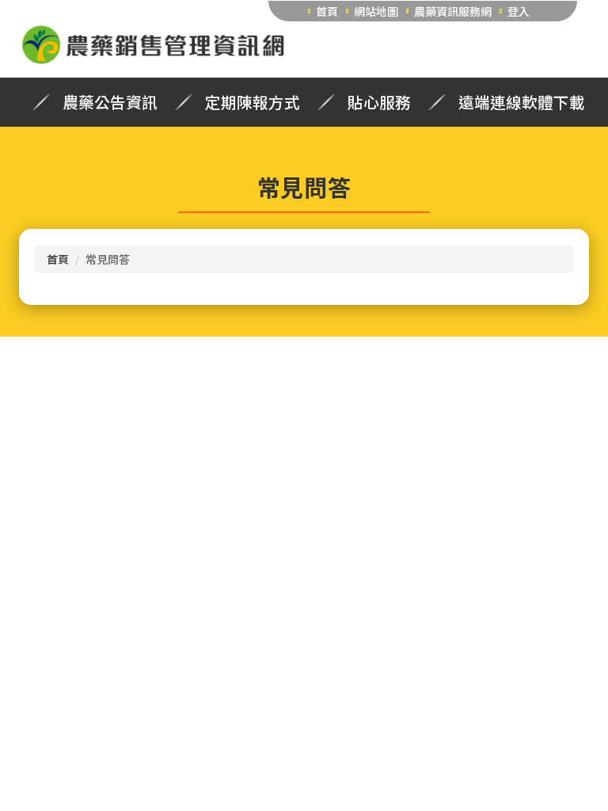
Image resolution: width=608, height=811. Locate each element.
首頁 (327, 11)
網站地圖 (376, 11)
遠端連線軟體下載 (521, 102)
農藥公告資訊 (110, 102)
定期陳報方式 (252, 102)
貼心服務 (379, 102)
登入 (518, 11)
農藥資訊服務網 (453, 11)
